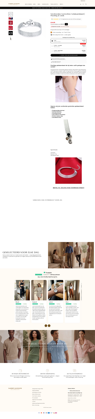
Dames (34, 4)
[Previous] (46, 325)
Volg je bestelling (35, 390)
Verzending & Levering (36, 392)
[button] (68, 40)
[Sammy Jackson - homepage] (13, 4)
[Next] (49, 325)
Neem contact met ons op (75, 390)
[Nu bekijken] (47, 346)
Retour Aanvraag (35, 405)
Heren (39, 4)
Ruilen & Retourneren (36, 394)
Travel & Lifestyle (54, 4)
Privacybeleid (35, 397)
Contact (33, 401)
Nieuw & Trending (28, 4)
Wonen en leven (45, 4)
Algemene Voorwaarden (37, 399)
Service (61, 4)
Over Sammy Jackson (36, 395)
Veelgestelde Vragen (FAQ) (37, 388)
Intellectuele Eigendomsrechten (38, 403)
